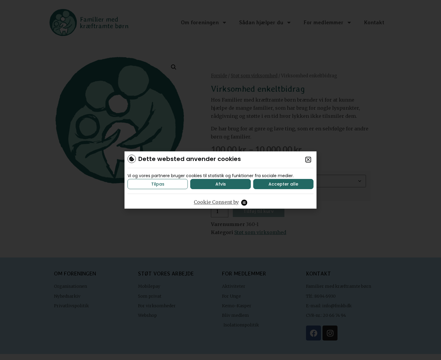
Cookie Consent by (216, 202)
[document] (220, 180)
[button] (308, 159)
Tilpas (157, 184)
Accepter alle (283, 184)
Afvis (220, 184)
